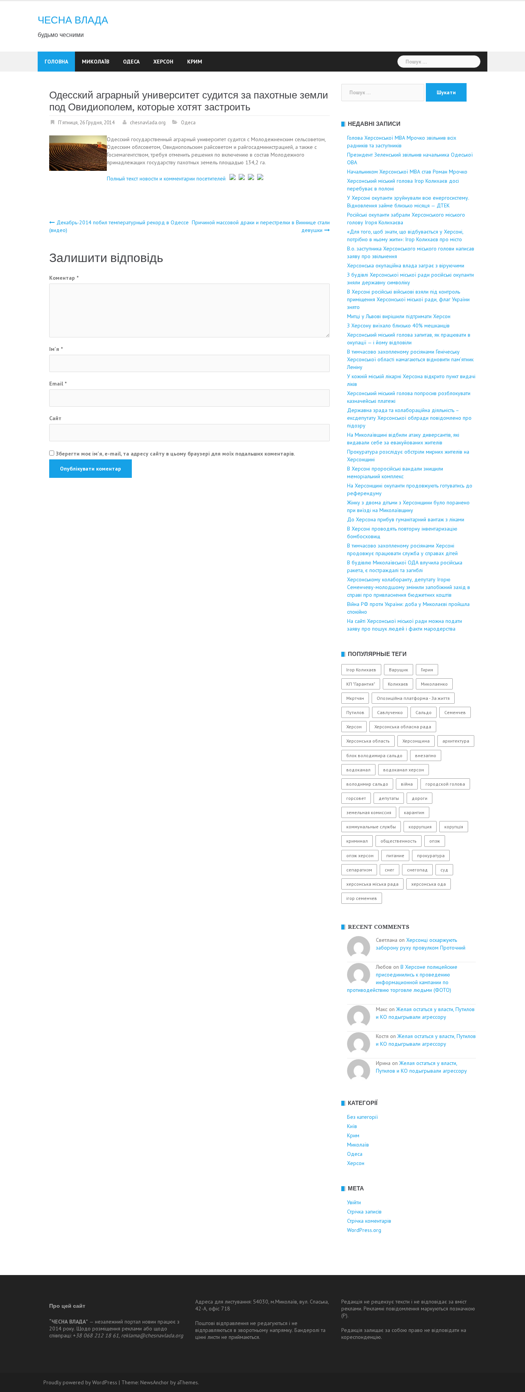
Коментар (63, 277)
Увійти (354, 1202)
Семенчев (455, 712)
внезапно (425, 755)
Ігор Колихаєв (361, 670)
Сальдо (423, 712)
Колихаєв (398, 684)
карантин (414, 812)
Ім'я (56, 348)
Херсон (163, 61)
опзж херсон (360, 855)
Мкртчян (355, 698)
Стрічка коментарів (369, 1220)
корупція (453, 827)
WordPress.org (364, 1230)
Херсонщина (416, 741)
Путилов (355, 712)
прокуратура (431, 855)
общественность (398, 841)
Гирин (427, 670)
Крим (194, 61)
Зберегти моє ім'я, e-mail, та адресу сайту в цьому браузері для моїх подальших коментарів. (175, 453)
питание (395, 855)
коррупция (420, 827)
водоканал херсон (403, 770)
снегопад (417, 870)
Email (57, 383)
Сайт (55, 418)
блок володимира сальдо (374, 755)
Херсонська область (368, 741)
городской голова (445, 784)
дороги (419, 798)
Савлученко (390, 712)
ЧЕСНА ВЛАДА (73, 20)
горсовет (356, 798)
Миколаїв (95, 61)
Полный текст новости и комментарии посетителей (166, 178)
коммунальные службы (371, 827)
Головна (56, 61)
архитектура (455, 741)
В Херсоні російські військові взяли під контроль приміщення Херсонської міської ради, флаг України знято (408, 299)
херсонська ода (428, 884)
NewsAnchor (154, 1382)
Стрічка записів (364, 1211)
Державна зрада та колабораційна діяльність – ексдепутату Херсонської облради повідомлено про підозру (409, 418)
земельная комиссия (368, 812)
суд (444, 870)
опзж (434, 841)
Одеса (131, 61)
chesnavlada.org (148, 122)
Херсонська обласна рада (402, 726)
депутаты (389, 798)
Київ (352, 1126)
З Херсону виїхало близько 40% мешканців (398, 325)
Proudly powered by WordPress (80, 1382)
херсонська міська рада (372, 884)
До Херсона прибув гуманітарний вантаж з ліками (405, 519)
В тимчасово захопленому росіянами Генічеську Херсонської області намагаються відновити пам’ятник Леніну (410, 359)
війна (407, 784)
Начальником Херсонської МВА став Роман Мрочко (407, 171)
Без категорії (362, 1116)
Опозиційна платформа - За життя (413, 698)
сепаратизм (359, 870)
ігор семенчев (361, 898)
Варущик (398, 670)
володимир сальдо (367, 784)
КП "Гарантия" (360, 684)
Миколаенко (434, 684)
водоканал (358, 770)
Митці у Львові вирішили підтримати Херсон (398, 316)
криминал (357, 841)
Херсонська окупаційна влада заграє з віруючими (405, 265)
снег (389, 870)
